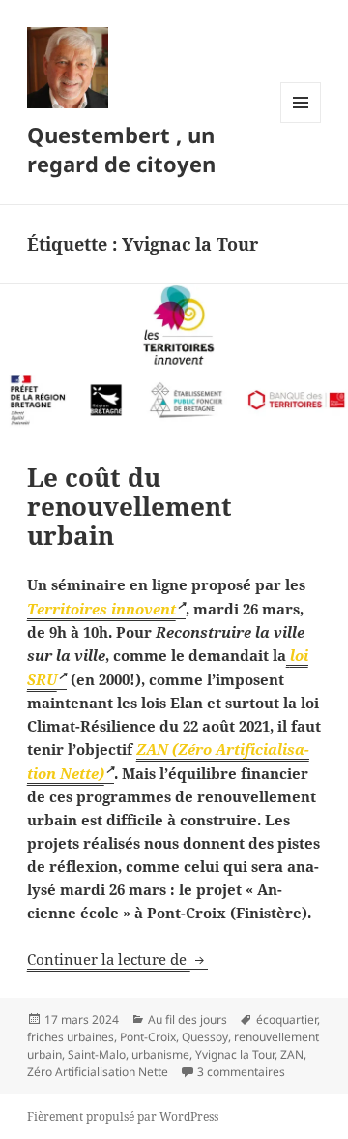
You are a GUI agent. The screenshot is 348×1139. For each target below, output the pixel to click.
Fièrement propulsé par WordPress (122, 1116)
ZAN (292, 1054)
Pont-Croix (148, 1037)
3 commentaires (241, 1072)
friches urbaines (70, 1037)
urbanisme (160, 1054)
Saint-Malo (97, 1054)
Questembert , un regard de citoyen (121, 149)
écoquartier (286, 1019)
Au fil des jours (187, 1019)
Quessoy (205, 1037)
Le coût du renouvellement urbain (129, 506)
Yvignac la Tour (235, 1054)
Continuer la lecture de (117, 959)
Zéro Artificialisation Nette (97, 1072)
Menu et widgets (301, 122)
